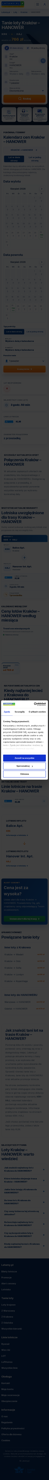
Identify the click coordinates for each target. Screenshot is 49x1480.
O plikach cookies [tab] (37, 712)
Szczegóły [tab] (20, 712)
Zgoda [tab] (7, 712)
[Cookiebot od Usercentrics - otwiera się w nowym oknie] (34, 704)
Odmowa (24, 774)
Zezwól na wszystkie (24, 758)
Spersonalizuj (23, 766)
